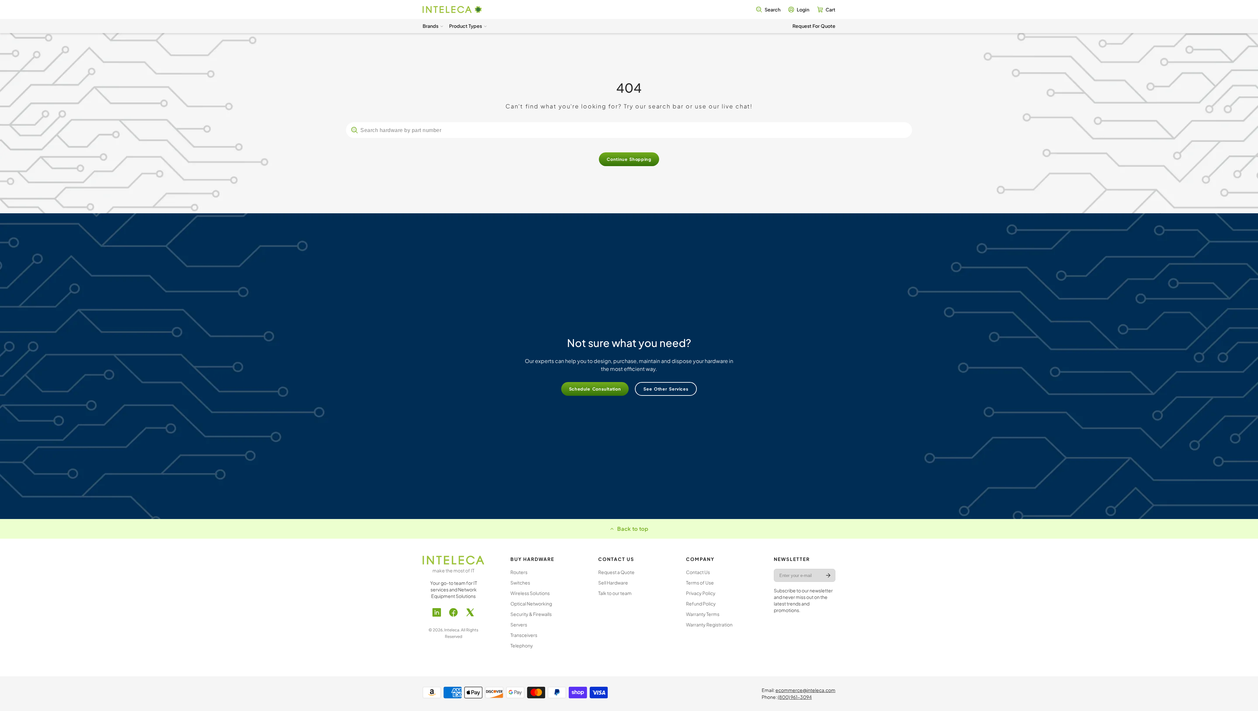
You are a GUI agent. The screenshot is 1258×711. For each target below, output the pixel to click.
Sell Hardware (613, 583)
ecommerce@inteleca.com (805, 690)
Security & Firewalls (531, 614)
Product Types (465, 26)
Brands (430, 26)
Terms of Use (700, 583)
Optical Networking (531, 603)
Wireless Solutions (530, 593)
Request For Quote (813, 26)
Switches (520, 583)
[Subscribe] (828, 575)
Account (798, 9)
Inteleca (451, 629)
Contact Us (698, 572)
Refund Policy (701, 603)
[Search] (354, 130)
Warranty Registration (709, 624)
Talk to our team (615, 593)
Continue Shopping (629, 159)
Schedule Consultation (595, 389)
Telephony (521, 645)
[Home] (452, 9)
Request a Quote (616, 572)
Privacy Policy (700, 593)
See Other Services (665, 389)
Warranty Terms (702, 614)
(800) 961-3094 (795, 697)
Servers (518, 624)
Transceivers (523, 635)
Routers (518, 572)
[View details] (453, 560)
